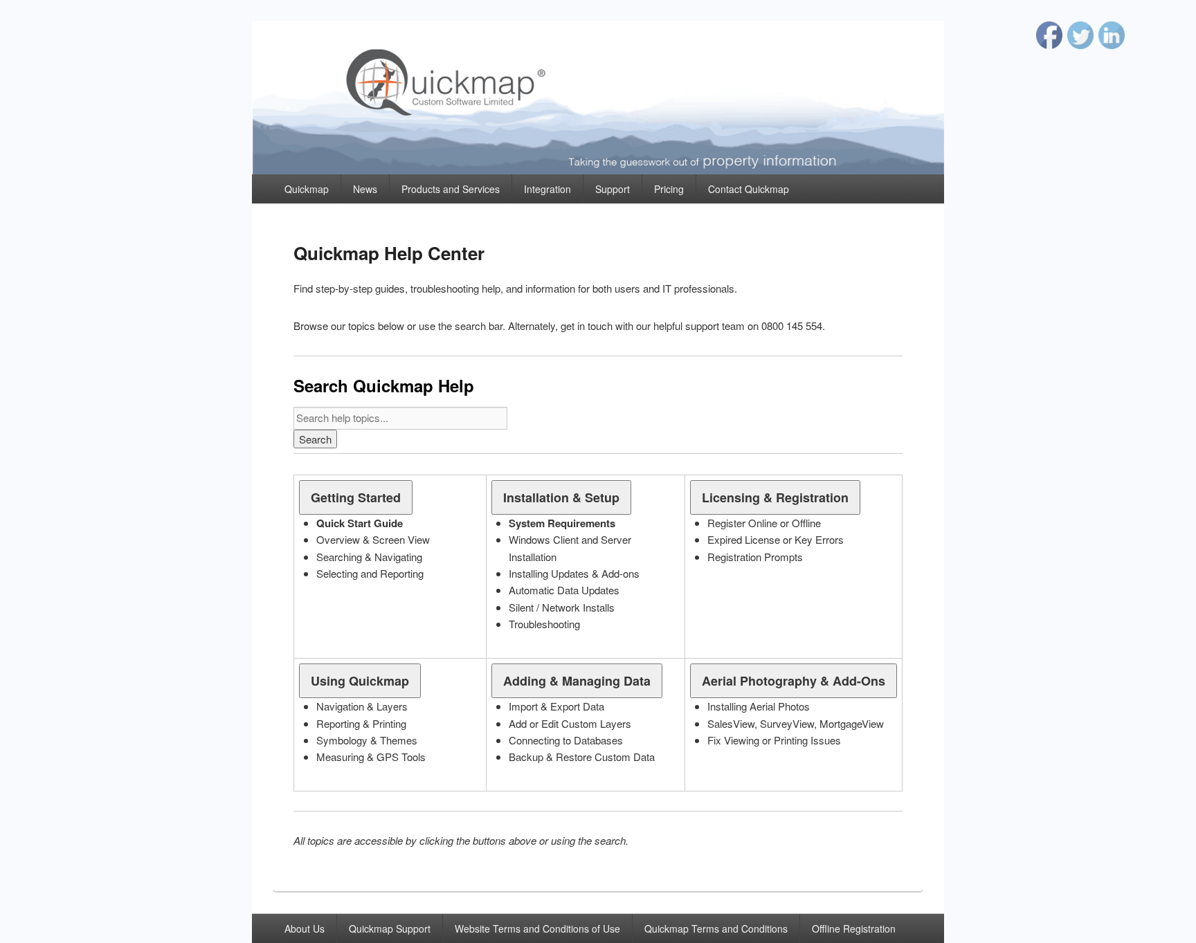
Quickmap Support (390, 928)
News (365, 189)
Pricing (669, 189)
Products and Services (450, 189)
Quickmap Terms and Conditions (716, 928)
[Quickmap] (598, 170)
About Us (304, 928)
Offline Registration (854, 928)
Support (612, 189)
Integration (547, 189)
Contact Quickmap (748, 189)
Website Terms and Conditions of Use (537, 928)
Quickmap (306, 189)
